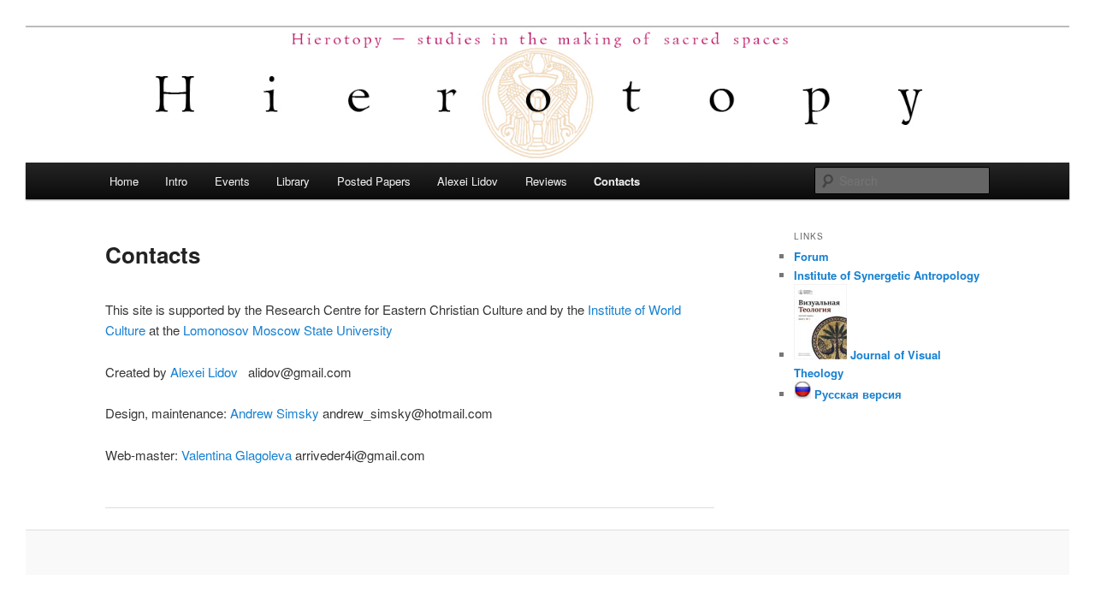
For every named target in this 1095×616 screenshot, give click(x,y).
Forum (811, 256)
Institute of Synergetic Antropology (887, 275)
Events (232, 181)
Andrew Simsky (274, 413)
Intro (176, 181)
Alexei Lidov (467, 181)
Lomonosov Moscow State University (288, 330)
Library (293, 181)
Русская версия (856, 394)
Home (124, 181)
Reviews (546, 181)
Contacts (617, 181)
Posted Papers (374, 181)
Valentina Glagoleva (236, 455)
